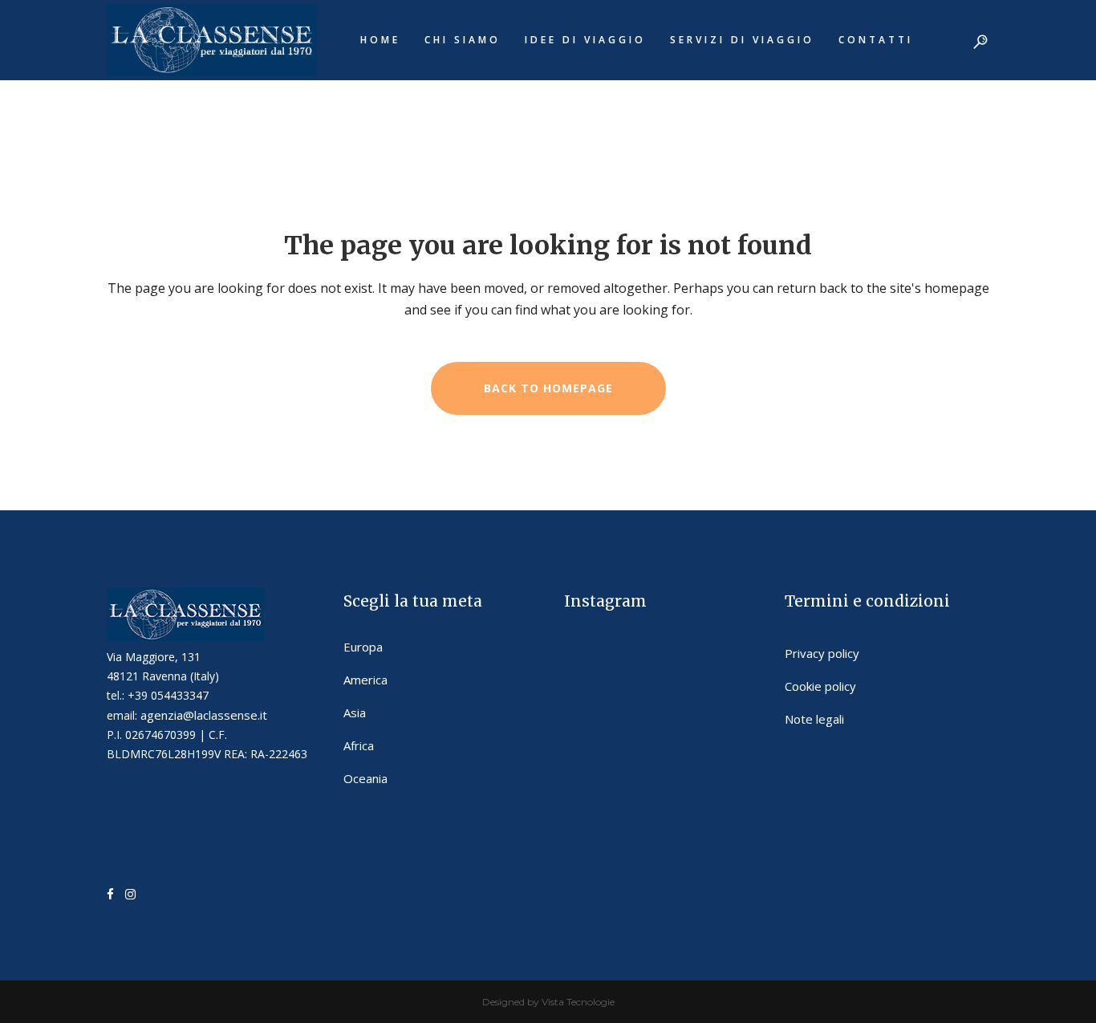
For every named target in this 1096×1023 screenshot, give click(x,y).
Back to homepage (548, 388)
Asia (354, 712)
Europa (363, 647)
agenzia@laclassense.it (203, 715)
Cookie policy (820, 686)
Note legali (814, 719)
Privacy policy (822, 653)
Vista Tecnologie (578, 1002)
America (365, 680)
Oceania (365, 778)
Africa (358, 745)
